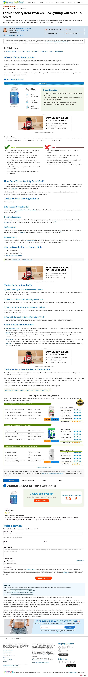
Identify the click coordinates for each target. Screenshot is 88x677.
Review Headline (8, 531)
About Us (5, 638)
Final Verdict (59, 51)
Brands (41, 2)
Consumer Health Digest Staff (23, 28)
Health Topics (31, 2)
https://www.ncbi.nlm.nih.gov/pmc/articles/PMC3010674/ (24, 590)
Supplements (49, 2)
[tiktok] (74, 662)
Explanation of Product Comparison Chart (44, 467)
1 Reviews (54, 29)
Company (76, 2)
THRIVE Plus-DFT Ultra (12, 328)
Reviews (11, 480)
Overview (7, 51)
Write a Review (72, 33)
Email (46, 541)
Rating (14, 51)
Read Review (55, 419)
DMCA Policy (18, 638)
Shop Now (47, 419)
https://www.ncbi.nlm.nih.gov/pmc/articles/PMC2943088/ (22, 592)
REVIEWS (68, 2)
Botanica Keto (16, 260)
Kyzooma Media (72, 672)
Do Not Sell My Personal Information (40, 662)
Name (5, 541)
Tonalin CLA (9, 339)
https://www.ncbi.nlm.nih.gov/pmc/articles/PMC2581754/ (22, 594)
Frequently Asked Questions (9, 655)
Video (60, 480)
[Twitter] (68, 662)
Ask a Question (52, 33)
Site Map (5, 661)
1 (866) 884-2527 (16, 667)
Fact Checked (20, 35)
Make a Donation (63, 654)
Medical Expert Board (8, 650)
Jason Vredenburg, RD (22, 30)
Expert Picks (59, 2)
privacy (58, 632)
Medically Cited (9, 35)
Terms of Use (66, 572)
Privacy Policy (43, 659)
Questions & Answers (28, 480)
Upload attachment (9, 561)
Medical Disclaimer (47, 654)
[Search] (82, 2)
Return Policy (6, 657)
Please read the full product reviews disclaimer (52, 473)
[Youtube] (62, 662)
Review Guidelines (31, 569)
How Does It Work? (33, 51)
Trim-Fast (8, 344)
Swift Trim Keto (27, 260)
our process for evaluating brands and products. (57, 41)
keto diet (14, 189)
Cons (23, 51)
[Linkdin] (71, 662)
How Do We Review (7, 652)
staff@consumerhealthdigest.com (10, 665)
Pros (19, 51)
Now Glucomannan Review (14, 255)
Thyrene (8, 333)
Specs (70, 29)
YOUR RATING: (7, 538)
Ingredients (44, 51)
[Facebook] (59, 662)
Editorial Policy (11, 638)
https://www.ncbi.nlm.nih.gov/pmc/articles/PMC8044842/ (21, 589)
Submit (70, 627)
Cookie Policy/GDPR (7, 659)
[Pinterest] (65, 662)
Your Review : (7, 547)
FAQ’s (51, 51)
